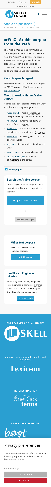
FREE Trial (36, 2)
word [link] (25, 124)
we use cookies (16, 459)
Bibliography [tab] (15, 169)
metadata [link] (14, 159)
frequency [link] (40, 132)
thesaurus (12, 120)
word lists (12, 128)
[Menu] (43, 14)
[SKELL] (25, 333)
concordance (13, 152)
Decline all (25, 474)
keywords (12, 136)
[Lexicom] (25, 368)
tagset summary (12, 90)
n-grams (11, 144)
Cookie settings (11, 468)
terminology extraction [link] (30, 136)
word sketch (13, 112)
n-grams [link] (38, 284)
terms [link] (23, 288)
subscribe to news (24, 6)
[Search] (36, 14)
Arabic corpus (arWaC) (20, 24)
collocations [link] (34, 112)
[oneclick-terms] (25, 401)
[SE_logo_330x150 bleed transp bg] (21, 14)
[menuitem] (12, 2)
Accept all (25, 480)
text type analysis (16, 156)
